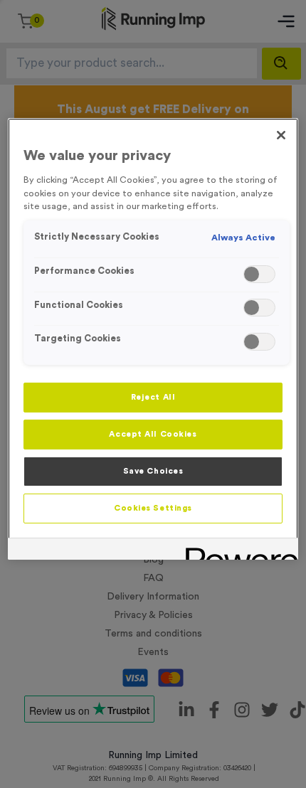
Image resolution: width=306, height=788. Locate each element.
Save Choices (153, 471)
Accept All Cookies (152, 434)
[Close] (281, 135)
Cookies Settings (153, 508)
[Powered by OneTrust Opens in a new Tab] (237, 551)
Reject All (153, 397)
